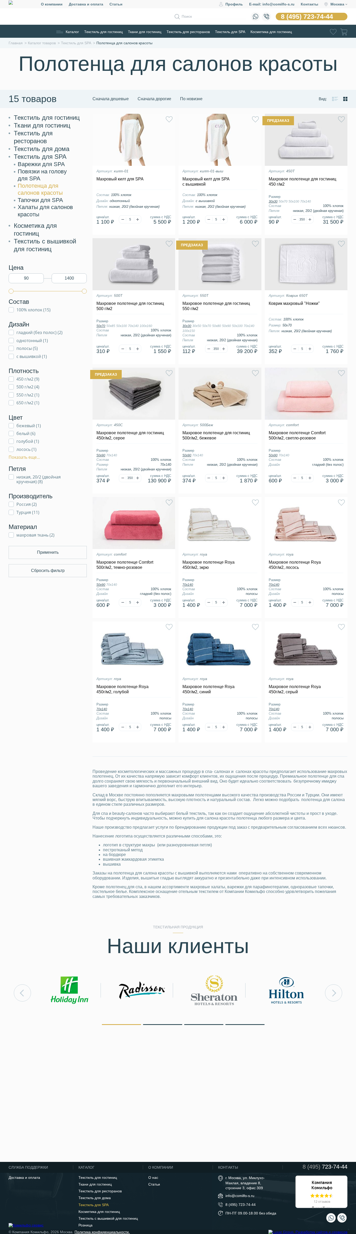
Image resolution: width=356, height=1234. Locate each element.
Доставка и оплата (86, 4)
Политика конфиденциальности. (102, 1232)
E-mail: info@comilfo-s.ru (271, 4)
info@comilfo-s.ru (239, 1196)
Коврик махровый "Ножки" (294, 303)
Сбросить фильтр (48, 570)
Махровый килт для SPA (120, 179)
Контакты (309, 4)
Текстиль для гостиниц (103, 32)
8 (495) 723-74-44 (307, 16)
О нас (153, 1177)
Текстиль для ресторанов (188, 32)
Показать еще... (24, 457)
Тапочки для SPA (40, 200)
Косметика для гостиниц (271, 32)
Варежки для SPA (41, 164)
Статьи (115, 4)
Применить (48, 552)
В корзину (133, 233)
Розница (85, 1225)
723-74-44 (325, 1166)
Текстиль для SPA (230, 32)
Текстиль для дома (41, 148)
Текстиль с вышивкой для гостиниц (108, 1218)
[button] (121, 1024)
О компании (52, 4)
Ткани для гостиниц (144, 32)
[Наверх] (339, 1201)
